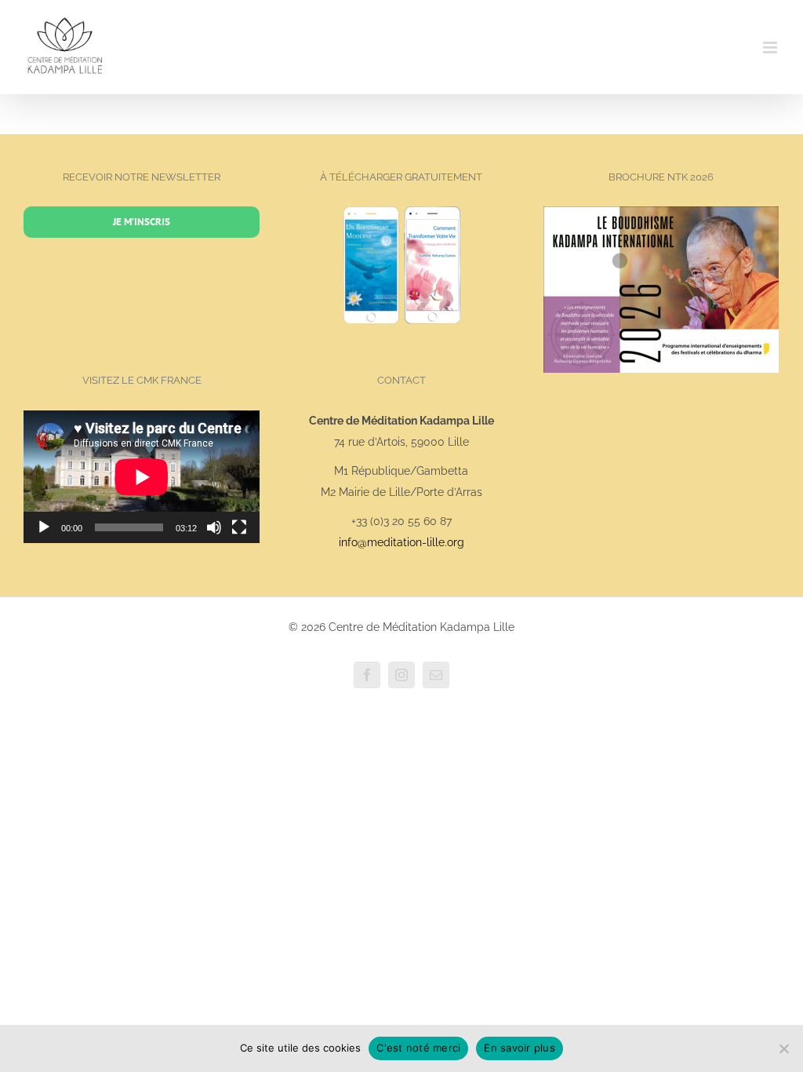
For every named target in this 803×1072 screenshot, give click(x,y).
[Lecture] (44, 527)
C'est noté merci (418, 1047)
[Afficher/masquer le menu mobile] (771, 47)
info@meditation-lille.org (401, 542)
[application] (142, 476)
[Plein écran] (239, 527)
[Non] (783, 1048)
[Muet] (214, 527)
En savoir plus (519, 1047)
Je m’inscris (141, 221)
